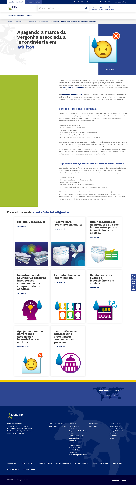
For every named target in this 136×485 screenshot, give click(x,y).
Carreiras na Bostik (103, 2)
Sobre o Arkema (116, 428)
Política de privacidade (100, 463)
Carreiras (113, 436)
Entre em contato (29, 469)
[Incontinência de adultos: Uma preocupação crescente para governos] (68, 351)
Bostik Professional (16, 2)
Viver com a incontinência (73, 87)
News (112, 438)
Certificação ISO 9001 (79, 455)
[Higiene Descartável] (31, 242)
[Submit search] (86, 8)
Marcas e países (120, 2)
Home (10, 21)
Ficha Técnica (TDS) (76, 436)
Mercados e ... (20, 21)
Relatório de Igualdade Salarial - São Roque (76, 450)
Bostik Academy (75, 445)
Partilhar (109, 69)
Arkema (89, 2)
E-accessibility (117, 463)
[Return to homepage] (16, 7)
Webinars (72, 440)
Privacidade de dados (44, 463)
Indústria (29, 15)
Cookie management (63, 463)
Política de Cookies (26, 463)
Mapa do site (11, 463)
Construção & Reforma (57, 426)
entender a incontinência (71, 95)
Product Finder (75, 428)
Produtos (94, 9)
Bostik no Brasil (109, 396)
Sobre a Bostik (77, 2)
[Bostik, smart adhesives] (17, 419)
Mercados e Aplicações (57, 424)
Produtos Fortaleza (33, 2)
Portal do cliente (13, 469)
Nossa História (115, 426)
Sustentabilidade (95, 424)
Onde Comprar (109, 9)
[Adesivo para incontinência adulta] (68, 242)
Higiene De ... (33, 21)
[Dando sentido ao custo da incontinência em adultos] (104, 296)
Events (71, 443)
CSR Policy (93, 426)
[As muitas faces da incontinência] (68, 296)
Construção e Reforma (16, 15)
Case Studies (74, 438)
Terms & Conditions (81, 463)
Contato (101, 9)
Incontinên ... (45, 21)
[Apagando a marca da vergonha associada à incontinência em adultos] (31, 351)
